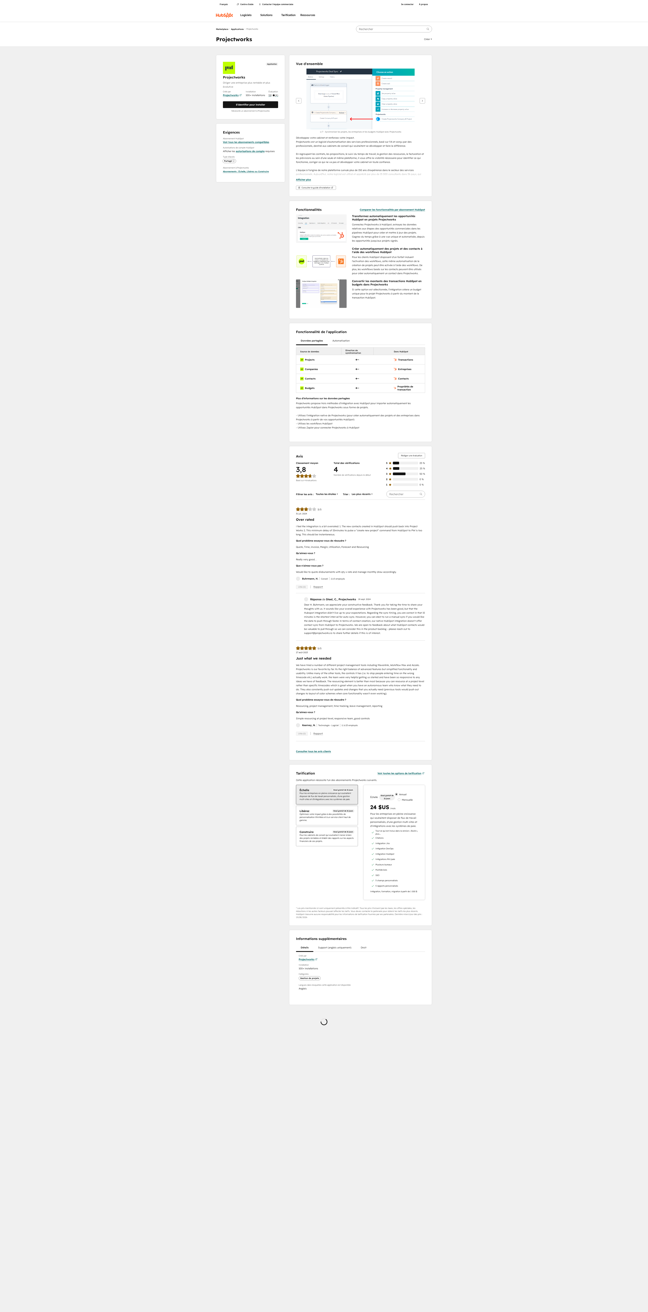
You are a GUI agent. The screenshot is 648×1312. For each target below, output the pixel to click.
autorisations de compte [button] (250, 151)
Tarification (288, 15)
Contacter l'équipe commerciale (277, 4)
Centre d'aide (246, 4)
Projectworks (231, 95)
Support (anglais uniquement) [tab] (334, 947)
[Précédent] (298, 100)
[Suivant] (422, 100)
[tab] (312, 341)
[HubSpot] (224, 15)
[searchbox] (394, 29)
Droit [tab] (363, 947)
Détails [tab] (305, 947)
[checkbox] (327, 794)
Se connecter (407, 4)
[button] (428, 39)
